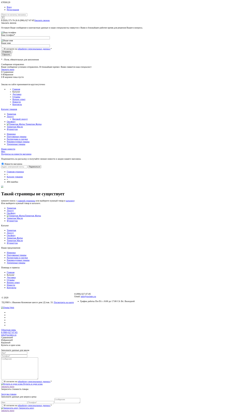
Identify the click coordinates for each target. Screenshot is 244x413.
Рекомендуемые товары (18, 141)
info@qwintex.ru (88, 296)
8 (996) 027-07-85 (9, 332)
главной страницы (26, 201)
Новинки (11, 134)
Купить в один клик (33, 384)
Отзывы (16, 97)
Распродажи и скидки (17, 139)
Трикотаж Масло (15, 218)
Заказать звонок (42, 20)
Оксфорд (11, 213)
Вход (9, 7)
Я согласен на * (28, 381)
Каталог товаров (9, 109)
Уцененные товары (16, 144)
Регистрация (13, 9)
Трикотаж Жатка (33, 215)
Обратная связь (8, 330)
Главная (16, 89)
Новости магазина (13, 164)
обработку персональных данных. (34, 49)
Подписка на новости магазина (16, 154)
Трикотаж (11, 208)
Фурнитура (12, 221)
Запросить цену (26, 408)
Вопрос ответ (18, 99)
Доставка (16, 94)
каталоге (70, 201)
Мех (3, 151)
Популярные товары (16, 136)
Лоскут (10, 210)
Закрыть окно (7, 69)
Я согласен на (28, 49)
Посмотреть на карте (64, 302)
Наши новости (8, 149)
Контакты (17, 104)
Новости (16, 102)
